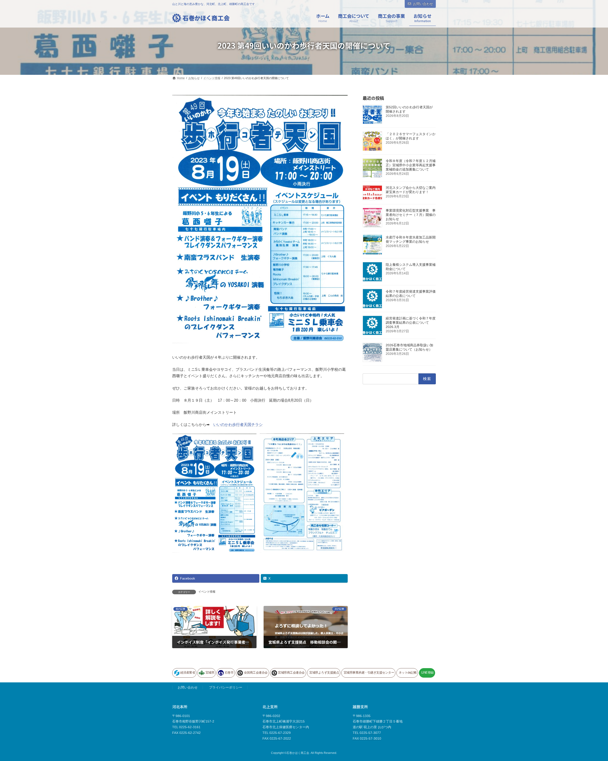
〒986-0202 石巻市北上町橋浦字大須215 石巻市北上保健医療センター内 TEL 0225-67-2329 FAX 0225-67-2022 (285, 727)
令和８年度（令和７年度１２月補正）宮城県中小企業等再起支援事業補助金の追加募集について (411, 165)
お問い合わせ (423, 4)
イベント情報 (206, 591)
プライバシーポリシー (225, 688)
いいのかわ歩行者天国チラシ (238, 425)
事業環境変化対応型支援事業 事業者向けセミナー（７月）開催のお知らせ (411, 215)
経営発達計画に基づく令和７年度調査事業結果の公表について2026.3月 (411, 322)
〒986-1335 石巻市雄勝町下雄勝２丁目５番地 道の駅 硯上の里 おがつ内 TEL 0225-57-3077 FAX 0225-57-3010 (378, 727)
